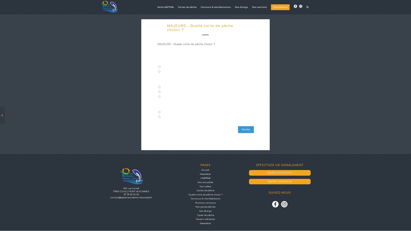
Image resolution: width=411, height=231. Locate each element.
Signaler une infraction (280, 172)
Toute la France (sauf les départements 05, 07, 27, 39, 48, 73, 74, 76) (199, 117)
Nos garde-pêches (205, 207)
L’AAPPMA (205, 178)
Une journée (169, 87)
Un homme (168, 67)
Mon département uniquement (179, 112)
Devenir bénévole (205, 219)
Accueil (205, 170)
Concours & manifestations (205, 199)
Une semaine (169, 92)
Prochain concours (205, 203)
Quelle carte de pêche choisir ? (205, 195)
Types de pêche (205, 215)
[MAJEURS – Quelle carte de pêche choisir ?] (2, 115)
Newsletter (205, 174)
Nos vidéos (205, 186)
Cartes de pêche (205, 190)
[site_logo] (109, 7)
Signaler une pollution (280, 181)
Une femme (168, 72)
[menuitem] (165, 7)
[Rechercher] (307, 7)
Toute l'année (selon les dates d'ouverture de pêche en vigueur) (198, 97)
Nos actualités (205, 182)
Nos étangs (205, 211)
